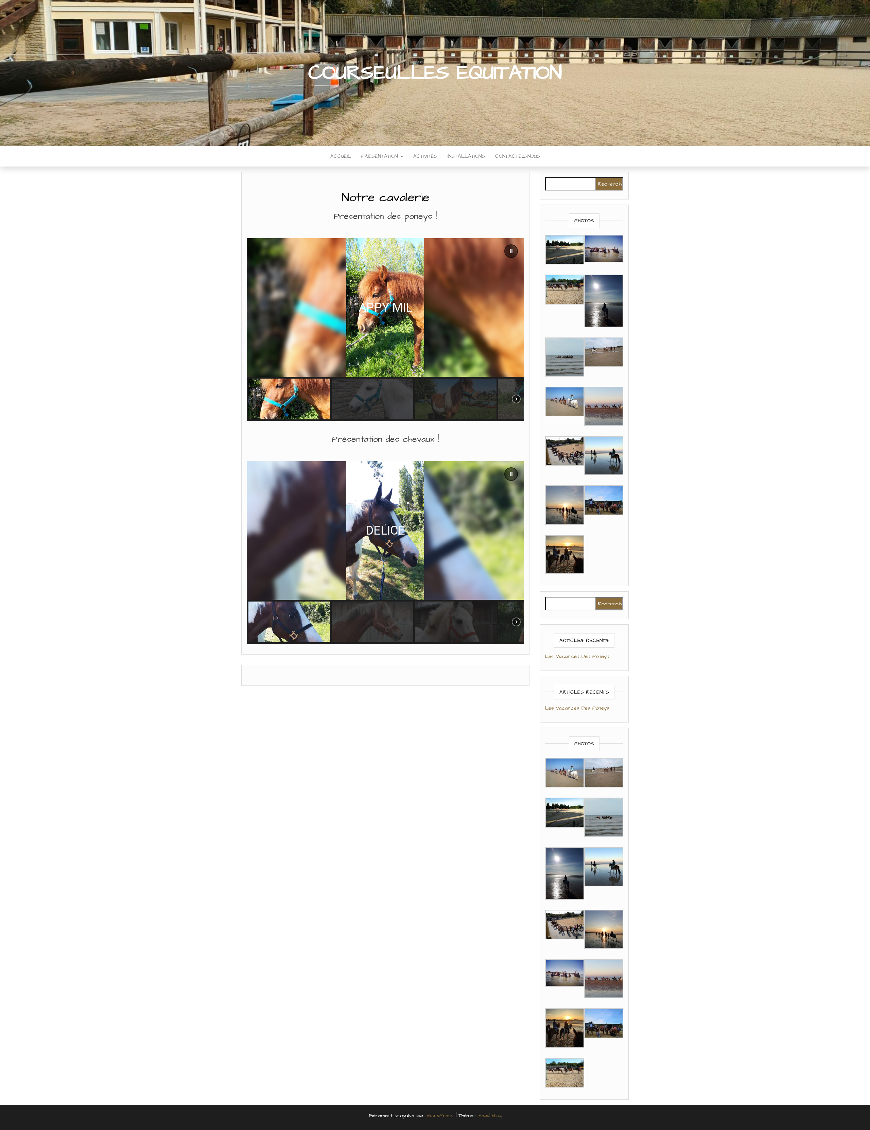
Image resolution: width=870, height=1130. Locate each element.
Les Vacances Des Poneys (577, 656)
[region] (385, 329)
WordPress (440, 1115)
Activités (425, 156)
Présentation (380, 156)
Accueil (340, 156)
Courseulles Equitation (435, 73)
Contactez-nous (517, 156)
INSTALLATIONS (466, 156)
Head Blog (490, 1115)
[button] (511, 251)
